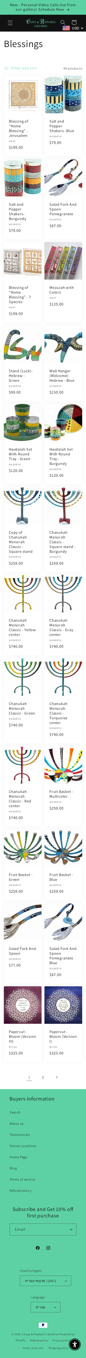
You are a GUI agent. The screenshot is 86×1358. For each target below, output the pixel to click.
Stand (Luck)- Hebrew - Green (21, 376)
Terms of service (22, 1179)
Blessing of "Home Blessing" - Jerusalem (18, 128)
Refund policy (21, 1190)
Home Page (18, 1157)
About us (17, 1123)
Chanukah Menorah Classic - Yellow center (22, 627)
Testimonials (20, 1134)
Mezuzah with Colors (61, 290)
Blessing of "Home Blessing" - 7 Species (20, 295)
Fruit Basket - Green (20, 877)
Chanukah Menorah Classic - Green (22, 708)
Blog (13, 1168)
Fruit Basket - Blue (61, 877)
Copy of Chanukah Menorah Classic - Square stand (21, 542)
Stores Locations (23, 1146)
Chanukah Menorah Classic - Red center (20, 798)
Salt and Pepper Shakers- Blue (61, 126)
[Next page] (56, 1077)
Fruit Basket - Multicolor (61, 794)
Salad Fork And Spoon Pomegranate (62, 209)
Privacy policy (61, 1340)
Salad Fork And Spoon (22, 951)
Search (15, 1112)
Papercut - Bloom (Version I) (63, 1036)
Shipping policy (58, 1348)
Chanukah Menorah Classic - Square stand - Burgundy (62, 542)
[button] (10, 23)
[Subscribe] (70, 1229)
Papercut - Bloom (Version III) (22, 1036)
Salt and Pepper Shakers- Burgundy (17, 211)
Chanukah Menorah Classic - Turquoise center (58, 713)
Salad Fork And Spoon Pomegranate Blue (62, 955)
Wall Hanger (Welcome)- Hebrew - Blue (62, 376)
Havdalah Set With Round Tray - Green (20, 454)
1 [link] (29, 1077)
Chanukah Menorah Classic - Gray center (61, 627)
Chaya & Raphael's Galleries (40, 1334)
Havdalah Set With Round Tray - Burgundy (61, 456)
